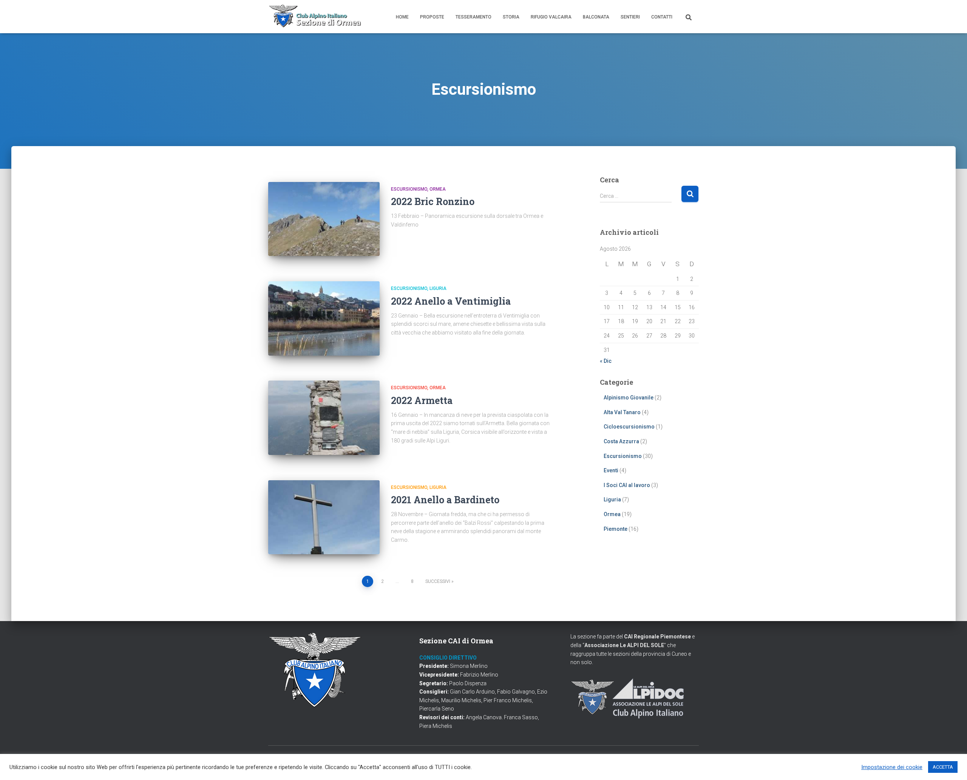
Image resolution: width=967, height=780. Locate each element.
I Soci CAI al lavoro (627, 485)
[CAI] (315, 16)
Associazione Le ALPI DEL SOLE (624, 645)
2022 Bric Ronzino (432, 201)
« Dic (606, 361)
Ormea (437, 189)
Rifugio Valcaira (551, 17)
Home (402, 17)
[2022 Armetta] (324, 418)
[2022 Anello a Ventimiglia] (324, 318)
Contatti (661, 17)
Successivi (437, 581)
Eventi (611, 470)
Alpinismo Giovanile (628, 398)
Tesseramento (473, 17)
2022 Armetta (422, 400)
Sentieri (630, 17)
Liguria (437, 288)
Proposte (432, 17)
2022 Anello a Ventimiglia (451, 301)
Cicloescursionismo (629, 427)
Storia (511, 17)
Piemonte (615, 529)
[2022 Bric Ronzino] (324, 219)
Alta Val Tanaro (622, 412)
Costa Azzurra (621, 441)
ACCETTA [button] (943, 767)
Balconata (596, 17)
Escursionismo (409, 189)
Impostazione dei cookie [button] (891, 767)
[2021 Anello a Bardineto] (324, 517)
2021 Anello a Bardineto (445, 499)
